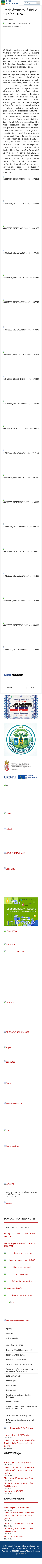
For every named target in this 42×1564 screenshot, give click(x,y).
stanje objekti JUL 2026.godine (17, 1435)
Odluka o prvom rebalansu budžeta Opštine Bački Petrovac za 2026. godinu (19, 1443)
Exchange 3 (11, 1380)
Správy (9, 1328)
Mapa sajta (21, 1553)
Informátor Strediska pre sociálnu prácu (21, 1421)
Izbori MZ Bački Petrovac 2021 (19, 1350)
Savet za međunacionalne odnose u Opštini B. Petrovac (21, 1407)
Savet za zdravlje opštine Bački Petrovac (19, 1396)
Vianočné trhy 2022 (14, 1345)
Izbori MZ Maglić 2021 (16, 1355)
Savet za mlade (12, 1402)
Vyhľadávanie (12, 1338)
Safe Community (13, 1376)
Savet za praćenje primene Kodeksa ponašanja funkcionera (22, 1370)
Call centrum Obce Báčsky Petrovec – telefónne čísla (21, 1194)
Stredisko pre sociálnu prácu (19, 1415)
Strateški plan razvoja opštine (19, 1364)
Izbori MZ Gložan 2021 (16, 1359)
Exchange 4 (11, 1385)
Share (7, 675)
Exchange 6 (11, 1390)
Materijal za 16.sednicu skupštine (18, 1478)
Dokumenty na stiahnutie (17, 1227)
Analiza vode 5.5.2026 (13, 1491)
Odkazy (9, 1333)
